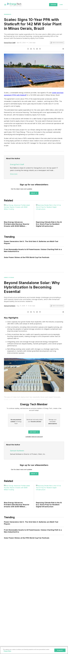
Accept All (60, 650)
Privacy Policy (7, 651)
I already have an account (34, 436)
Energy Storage (9, 277)
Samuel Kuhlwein (9, 306)
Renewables (7, 14)
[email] (40, 49)
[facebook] (28, 49)
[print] (63, 49)
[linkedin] (31, 49)
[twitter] (34, 49)
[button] (5, 4)
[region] (34, 650)
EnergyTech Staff (9, 42)
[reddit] (37, 49)
